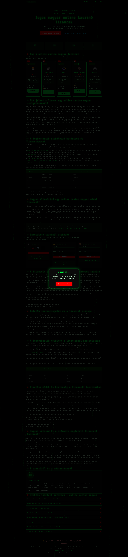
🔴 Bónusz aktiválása (64, 284)
